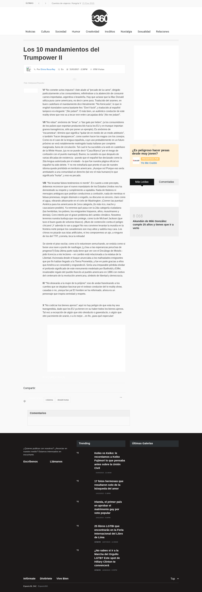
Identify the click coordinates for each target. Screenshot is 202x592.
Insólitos (110, 31)
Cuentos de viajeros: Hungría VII (66, 3)
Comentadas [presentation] (166, 181)
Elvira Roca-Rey (48, 69)
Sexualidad (144, 31)
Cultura (45, 31)
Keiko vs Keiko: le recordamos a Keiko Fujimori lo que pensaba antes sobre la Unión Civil (109, 461)
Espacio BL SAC (30, 586)
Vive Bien (62, 578)
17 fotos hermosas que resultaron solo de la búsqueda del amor (108, 485)
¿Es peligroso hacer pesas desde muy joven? (150, 152)
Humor (76, 31)
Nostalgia (126, 31)
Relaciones (162, 31)
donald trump (63, 400)
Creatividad (92, 31)
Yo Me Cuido (149, 162)
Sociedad (60, 31)
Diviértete (46, 578)
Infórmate (29, 578)
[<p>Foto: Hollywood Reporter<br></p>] (74, 79)
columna (49, 400)
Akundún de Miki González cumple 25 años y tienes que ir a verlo (153, 225)
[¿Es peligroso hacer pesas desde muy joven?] (154, 145)
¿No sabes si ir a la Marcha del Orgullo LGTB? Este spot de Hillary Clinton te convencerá (107, 558)
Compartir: (29, 388)
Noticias (30, 31)
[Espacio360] (101, 27)
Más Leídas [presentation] (142, 181)
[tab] (142, 183)
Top (173, 578)
